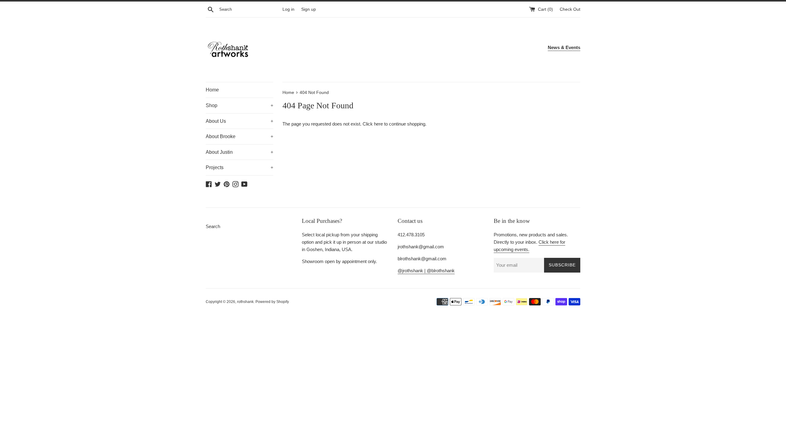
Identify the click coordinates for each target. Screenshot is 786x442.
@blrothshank (441, 270)
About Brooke (239, 136)
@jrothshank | (412, 270)
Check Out (570, 9)
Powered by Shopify (272, 302)
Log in (288, 9)
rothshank (245, 302)
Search (213, 226)
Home (212, 89)
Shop (239, 105)
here (378, 123)
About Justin (239, 152)
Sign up (308, 9)
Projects (239, 167)
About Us (239, 121)
